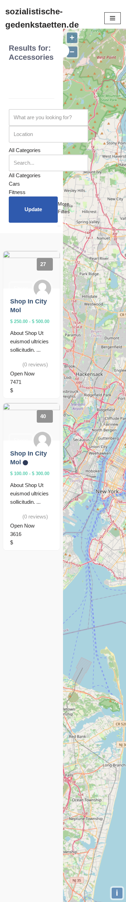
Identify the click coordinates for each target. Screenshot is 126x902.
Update (33, 209)
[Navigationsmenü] (112, 18)
